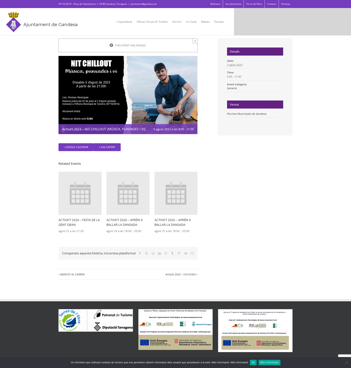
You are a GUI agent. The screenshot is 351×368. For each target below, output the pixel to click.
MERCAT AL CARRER (72, 274)
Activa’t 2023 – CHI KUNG (180, 274)
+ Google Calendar (76, 147)
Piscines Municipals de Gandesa (247, 113)
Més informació (269, 362)
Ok (253, 362)
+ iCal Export (107, 147)
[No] (346, 362)
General (232, 88)
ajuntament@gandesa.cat (144, 3)
